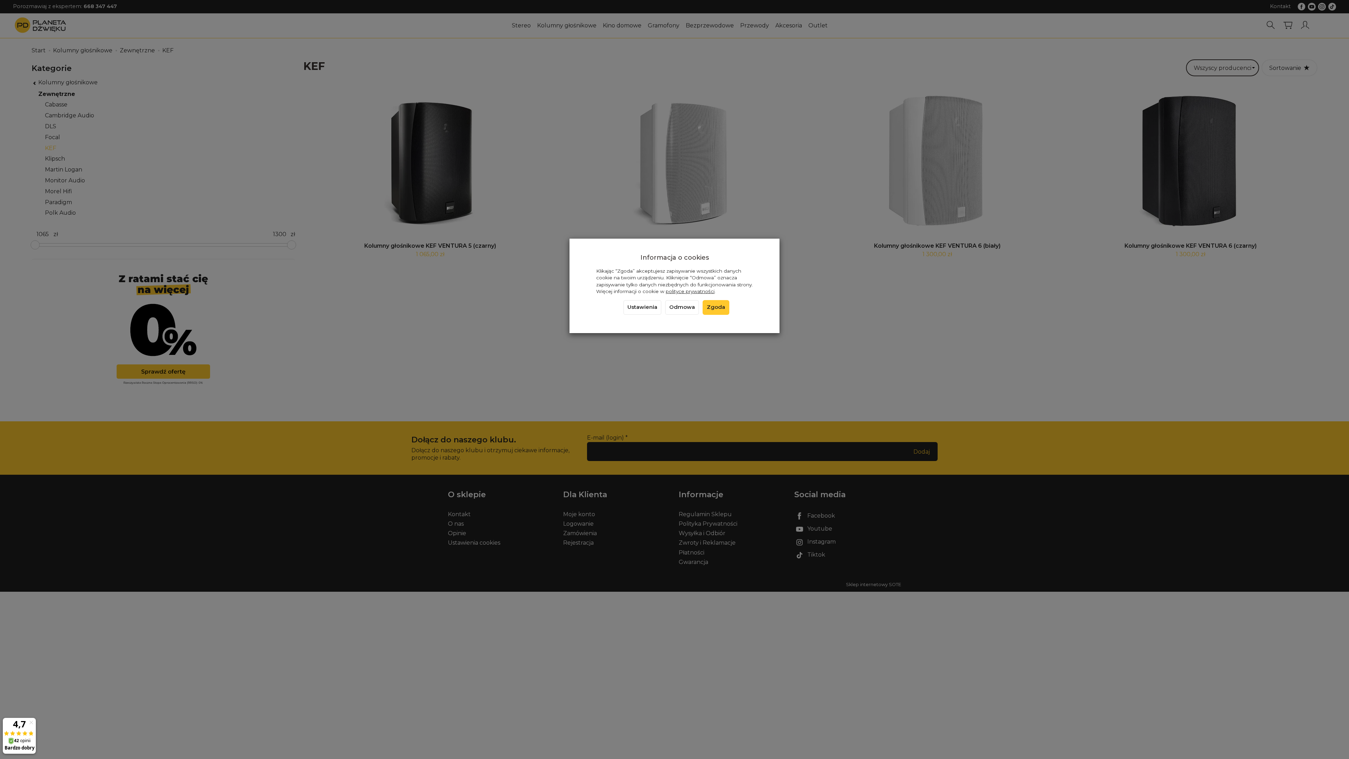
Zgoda (716, 307)
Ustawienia (642, 307)
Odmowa (682, 307)
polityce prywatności (690, 291)
